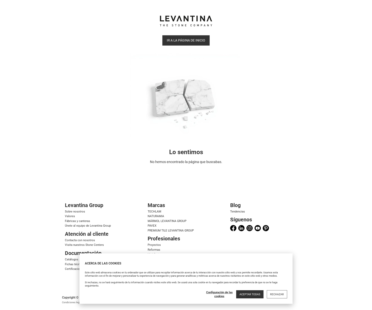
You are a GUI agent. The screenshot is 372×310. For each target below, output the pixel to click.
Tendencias (237, 211)
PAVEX (152, 225)
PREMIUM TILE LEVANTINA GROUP (171, 230)
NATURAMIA (156, 216)
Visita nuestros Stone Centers (84, 245)
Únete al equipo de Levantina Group (88, 225)
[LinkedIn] (241, 228)
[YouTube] (258, 228)
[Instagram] (249, 228)
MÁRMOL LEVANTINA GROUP (167, 221)
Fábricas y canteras (77, 221)
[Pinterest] (266, 228)
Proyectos (154, 245)
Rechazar (277, 294)
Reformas (154, 249)
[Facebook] (233, 228)
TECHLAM (154, 211)
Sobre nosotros (75, 211)
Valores (70, 216)
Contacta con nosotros (80, 240)
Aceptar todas (249, 294)
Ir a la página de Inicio (186, 40)
